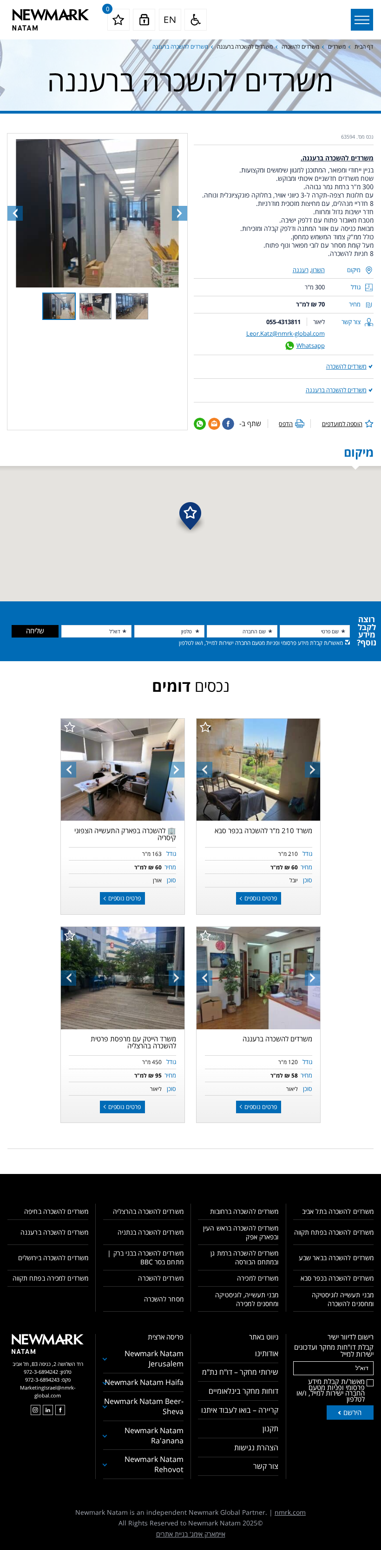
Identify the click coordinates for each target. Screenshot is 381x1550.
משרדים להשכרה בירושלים (53, 1257)
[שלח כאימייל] (214, 424)
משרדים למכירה (257, 1278)
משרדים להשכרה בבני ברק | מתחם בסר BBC (145, 1257)
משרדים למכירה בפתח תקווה (50, 1278)
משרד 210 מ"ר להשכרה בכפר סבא (263, 830)
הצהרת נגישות (256, 1447)
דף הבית (364, 47)
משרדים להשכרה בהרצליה (148, 1211)
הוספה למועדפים (342, 424)
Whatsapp (310, 345)
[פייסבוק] (60, 1410)
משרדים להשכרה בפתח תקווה (334, 1232)
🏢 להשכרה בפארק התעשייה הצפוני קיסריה (125, 834)
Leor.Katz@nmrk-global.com (285, 333)
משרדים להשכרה (300, 47)
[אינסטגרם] (36, 1410)
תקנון (270, 1428)
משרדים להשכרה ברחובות (244, 1211)
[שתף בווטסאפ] (200, 424)
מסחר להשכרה (164, 1299)
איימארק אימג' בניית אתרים (190, 1534)
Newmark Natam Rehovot (154, 1464)
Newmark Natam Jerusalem (154, 1358)
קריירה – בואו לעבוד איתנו (239, 1410)
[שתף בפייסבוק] (228, 424)
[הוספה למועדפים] (205, 727)
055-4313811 (283, 322)
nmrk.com (290, 1512)
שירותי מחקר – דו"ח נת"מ (240, 1372)
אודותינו (266, 1353)
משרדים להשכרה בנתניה (151, 1232)
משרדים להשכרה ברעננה (245, 47)
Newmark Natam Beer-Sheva (144, 1406)
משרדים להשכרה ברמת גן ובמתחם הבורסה (244, 1257)
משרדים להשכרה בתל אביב (338, 1211)
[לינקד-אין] (48, 1410)
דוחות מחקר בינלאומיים (243, 1391)
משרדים (337, 47)
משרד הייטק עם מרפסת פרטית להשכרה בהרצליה (133, 1042)
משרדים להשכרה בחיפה (56, 1211)
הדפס (286, 424)
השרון (318, 270)
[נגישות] (195, 20)
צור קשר (265, 1466)
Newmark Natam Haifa (144, 1382)
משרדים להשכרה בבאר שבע (336, 1257)
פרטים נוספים (260, 898)
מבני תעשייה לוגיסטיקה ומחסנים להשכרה (343, 1299)
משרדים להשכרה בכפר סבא (337, 1278)
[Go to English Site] (170, 20)
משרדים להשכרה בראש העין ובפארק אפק (240, 1232)
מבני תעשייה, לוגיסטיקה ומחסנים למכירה (246, 1299)
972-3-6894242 (41, 1371)
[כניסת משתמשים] (144, 20)
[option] (258, 770)
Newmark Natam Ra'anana (154, 1435)
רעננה (301, 270)
